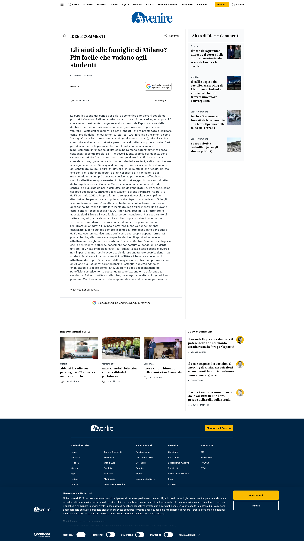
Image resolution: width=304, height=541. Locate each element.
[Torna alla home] (64, 36)
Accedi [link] (240, 4)
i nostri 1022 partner (81, 498)
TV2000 (205, 462)
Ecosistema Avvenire (178, 462)
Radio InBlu (206, 457)
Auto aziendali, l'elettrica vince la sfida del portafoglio (119, 372)
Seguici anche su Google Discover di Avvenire (124, 302)
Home (74, 452)
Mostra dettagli (187, 534)
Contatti (172, 484)
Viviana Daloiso (198, 352)
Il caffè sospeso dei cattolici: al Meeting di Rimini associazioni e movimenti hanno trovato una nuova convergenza (207, 91)
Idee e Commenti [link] (168, 4)
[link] (222, 4)
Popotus (140, 468)
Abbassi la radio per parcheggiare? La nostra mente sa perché (77, 372)
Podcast (75, 479)
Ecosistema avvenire (114, 484)
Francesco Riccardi (82, 75)
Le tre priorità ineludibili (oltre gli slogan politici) (204, 147)
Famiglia (108, 468)
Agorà (74, 473)
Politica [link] (102, 4)
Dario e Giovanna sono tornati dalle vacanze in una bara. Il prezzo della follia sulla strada (208, 122)
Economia (109, 457)
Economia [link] (187, 4)
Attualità (75, 457)
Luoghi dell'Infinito (145, 479)
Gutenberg (141, 462)
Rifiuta (256, 505)
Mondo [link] (114, 4)
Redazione (173, 457)
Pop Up (139, 473)
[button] (62, 4)
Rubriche (108, 473)
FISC (203, 468)
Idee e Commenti (113, 452)
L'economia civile (144, 457)
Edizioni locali (143, 452)
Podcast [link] (137, 4)
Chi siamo (173, 452)
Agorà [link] (125, 4)
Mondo (74, 468)
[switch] (110, 534)
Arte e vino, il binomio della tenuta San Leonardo (163, 370)
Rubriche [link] (202, 4)
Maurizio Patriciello (201, 404)
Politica (75, 462)
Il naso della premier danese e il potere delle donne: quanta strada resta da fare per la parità (207, 58)
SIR (202, 452)
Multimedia (109, 479)
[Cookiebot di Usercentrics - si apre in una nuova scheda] (42, 534)
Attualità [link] (88, 4)
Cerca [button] (75, 4)
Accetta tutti (256, 495)
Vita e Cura (109, 462)
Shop (170, 479)
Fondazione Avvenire (178, 473)
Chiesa (74, 484)
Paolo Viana (197, 380)
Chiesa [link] (150, 4)
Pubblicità (173, 468)
